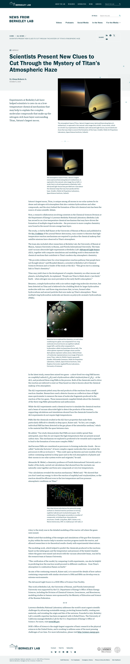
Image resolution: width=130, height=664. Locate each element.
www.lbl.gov (54, 622)
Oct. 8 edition (37, 233)
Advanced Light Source (90, 249)
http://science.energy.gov (88, 632)
